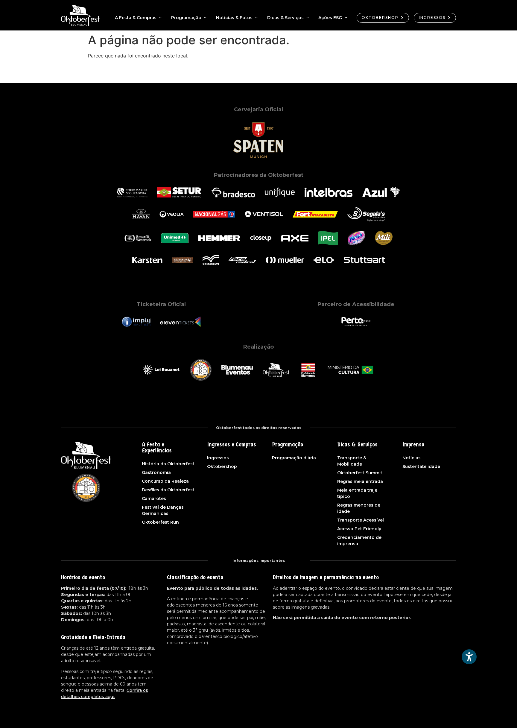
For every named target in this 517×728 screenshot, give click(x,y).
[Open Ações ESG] (346, 18)
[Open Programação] (205, 18)
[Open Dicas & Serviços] (307, 18)
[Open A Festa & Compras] (160, 18)
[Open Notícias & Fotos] (256, 18)
